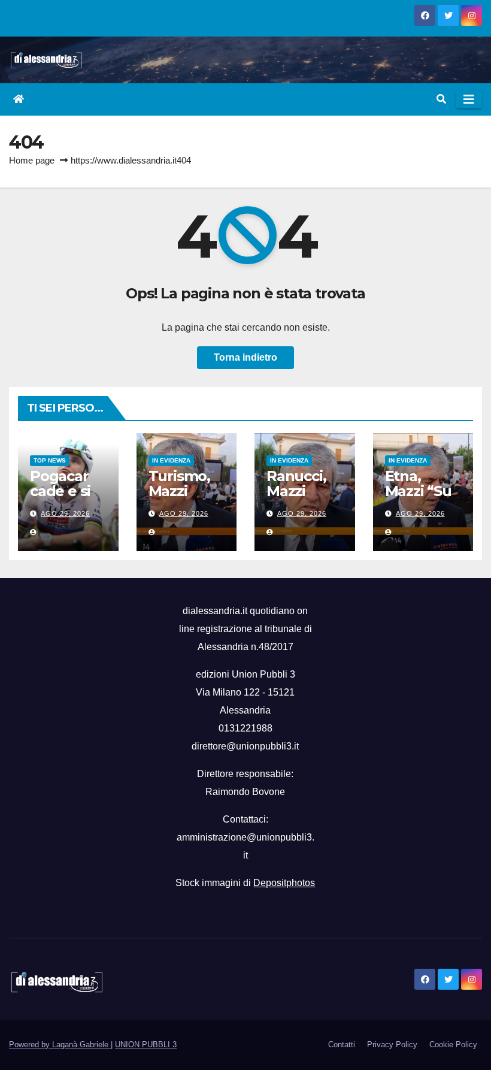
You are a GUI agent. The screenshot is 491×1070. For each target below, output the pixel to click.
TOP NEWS (50, 460)
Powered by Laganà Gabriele (60, 1044)
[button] (441, 99)
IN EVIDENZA (171, 460)
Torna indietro (245, 357)
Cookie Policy (453, 1044)
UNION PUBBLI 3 (146, 1044)
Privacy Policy (392, 1044)
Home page (31, 160)
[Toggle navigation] (469, 99)
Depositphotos (284, 883)
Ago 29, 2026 (65, 513)
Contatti (341, 1044)
